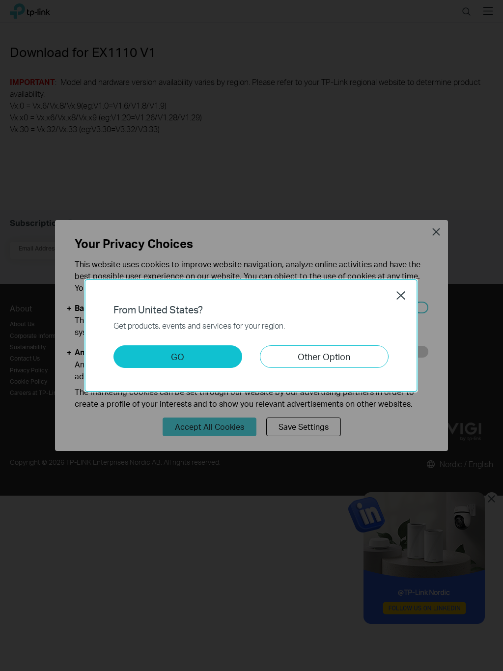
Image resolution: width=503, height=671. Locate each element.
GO (177, 356)
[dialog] (251, 335)
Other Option (324, 356)
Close (401, 295)
